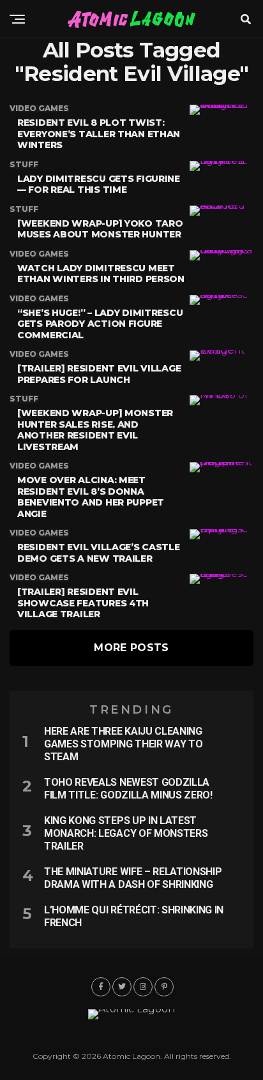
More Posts (131, 647)
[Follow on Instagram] (143, 986)
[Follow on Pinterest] (164, 986)
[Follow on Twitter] (122, 986)
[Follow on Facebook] (100, 986)
